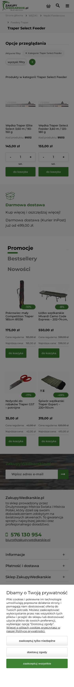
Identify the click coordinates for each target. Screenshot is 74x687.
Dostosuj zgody (37, 652)
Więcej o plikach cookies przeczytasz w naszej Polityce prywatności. (33, 629)
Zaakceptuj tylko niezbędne (37, 640)
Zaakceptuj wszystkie (37, 663)
